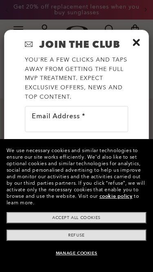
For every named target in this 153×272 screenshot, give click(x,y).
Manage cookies (76, 253)
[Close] (136, 42)
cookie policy (116, 196)
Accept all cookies (76, 218)
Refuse (76, 235)
